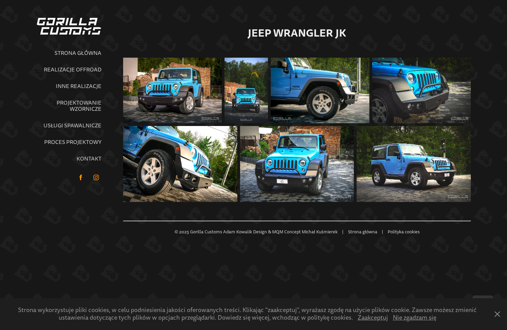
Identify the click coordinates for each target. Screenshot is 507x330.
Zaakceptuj (373, 317)
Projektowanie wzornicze (79, 106)
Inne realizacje (78, 86)
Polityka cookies (404, 232)
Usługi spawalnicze (72, 125)
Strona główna (77, 53)
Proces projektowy (72, 142)
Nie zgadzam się (414, 317)
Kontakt (89, 159)
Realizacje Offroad (72, 70)
